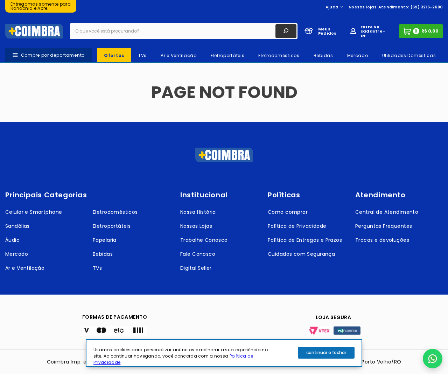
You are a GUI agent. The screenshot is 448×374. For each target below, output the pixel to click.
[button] (432, 358)
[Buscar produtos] (286, 31)
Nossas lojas (363, 7)
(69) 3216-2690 (427, 7)
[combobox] (184, 31)
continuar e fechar (326, 352)
